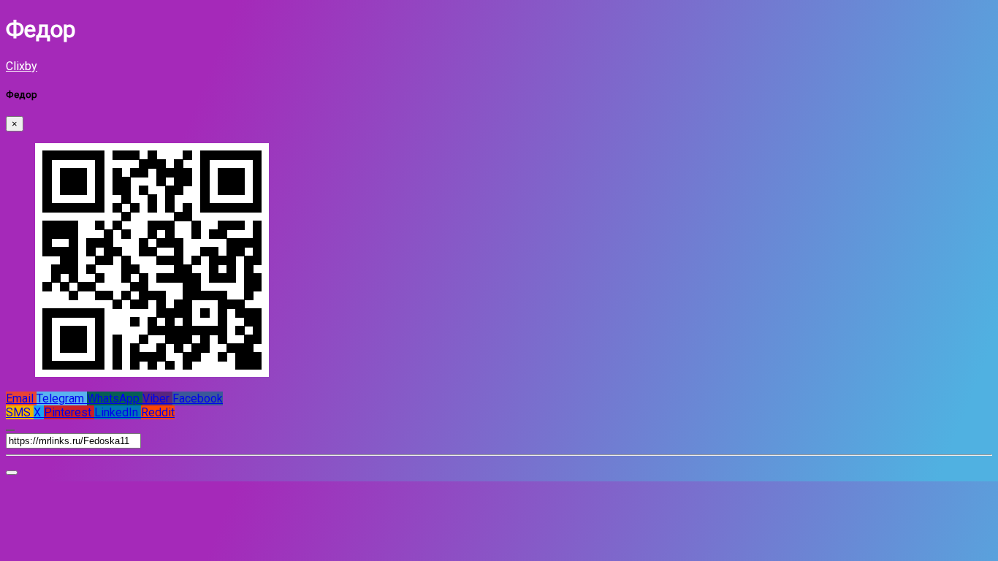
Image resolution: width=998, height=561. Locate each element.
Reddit (158, 412)
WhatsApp (114, 398)
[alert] (12, 472)
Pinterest (69, 412)
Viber (157, 398)
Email (21, 398)
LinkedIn (117, 412)
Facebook (197, 398)
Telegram (62, 398)
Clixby (21, 66)
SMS (20, 412)
